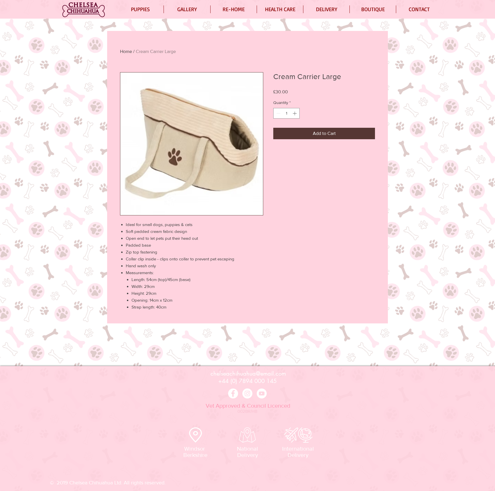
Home (126, 51)
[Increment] (295, 113)
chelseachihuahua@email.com (248, 373)
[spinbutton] (286, 113)
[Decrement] (277, 113)
